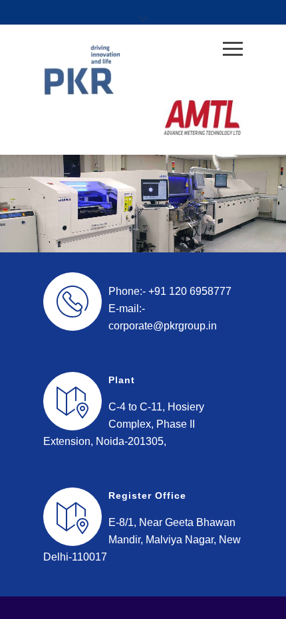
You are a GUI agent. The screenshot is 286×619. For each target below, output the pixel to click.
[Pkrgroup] (133, 70)
